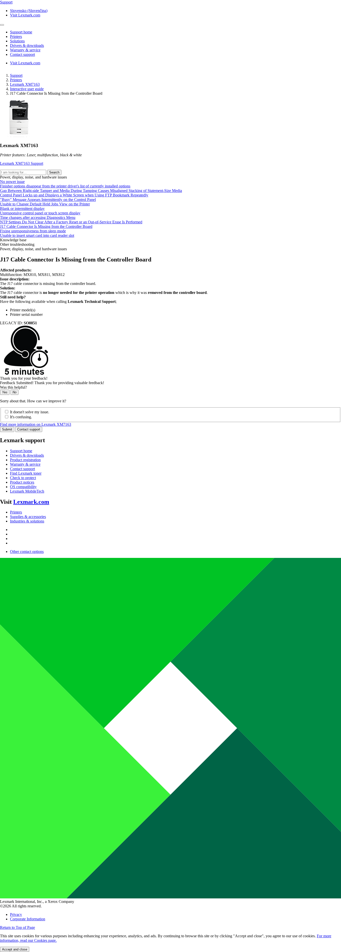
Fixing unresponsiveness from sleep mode (33, 231)
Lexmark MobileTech (27, 491)
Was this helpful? (13, 387)
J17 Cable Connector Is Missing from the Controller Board (46, 226)
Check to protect (23, 478)
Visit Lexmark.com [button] (25, 15)
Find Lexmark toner (25, 473)
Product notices (22, 482)
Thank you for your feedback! (23, 378)
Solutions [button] (17, 41)
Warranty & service (25, 464)
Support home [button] (21, 32)
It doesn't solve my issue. (29, 412)
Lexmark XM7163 (25, 84)
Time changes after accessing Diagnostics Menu (37, 217)
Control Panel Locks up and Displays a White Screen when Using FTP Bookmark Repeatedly (74, 195)
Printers (16, 80)
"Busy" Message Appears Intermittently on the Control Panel (48, 199)
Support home (21, 451)
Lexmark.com (31, 502)
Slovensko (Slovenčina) (28, 10)
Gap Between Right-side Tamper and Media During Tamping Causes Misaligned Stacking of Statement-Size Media (91, 190)
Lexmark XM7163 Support (21, 163)
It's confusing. (21, 417)
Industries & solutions (27, 521)
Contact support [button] (22, 54)
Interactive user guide (27, 89)
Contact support (28, 429)
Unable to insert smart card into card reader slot (37, 235)
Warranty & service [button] (25, 50)
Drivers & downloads (27, 455)
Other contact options (27, 551)
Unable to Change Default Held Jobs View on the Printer (45, 204)
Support (16, 75)
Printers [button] (16, 36)
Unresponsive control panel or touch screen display (40, 213)
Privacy (16, 914)
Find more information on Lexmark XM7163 (35, 424)
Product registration (25, 460)
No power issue (12, 181)
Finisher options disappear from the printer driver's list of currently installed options (65, 186)
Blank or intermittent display (22, 208)
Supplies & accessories (28, 517)
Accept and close (14, 949)
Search (54, 172)
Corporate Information (27, 919)
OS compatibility (23, 487)
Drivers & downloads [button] (27, 45)
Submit (7, 429)
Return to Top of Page (17, 927)
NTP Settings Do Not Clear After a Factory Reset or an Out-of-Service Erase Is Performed (71, 222)
